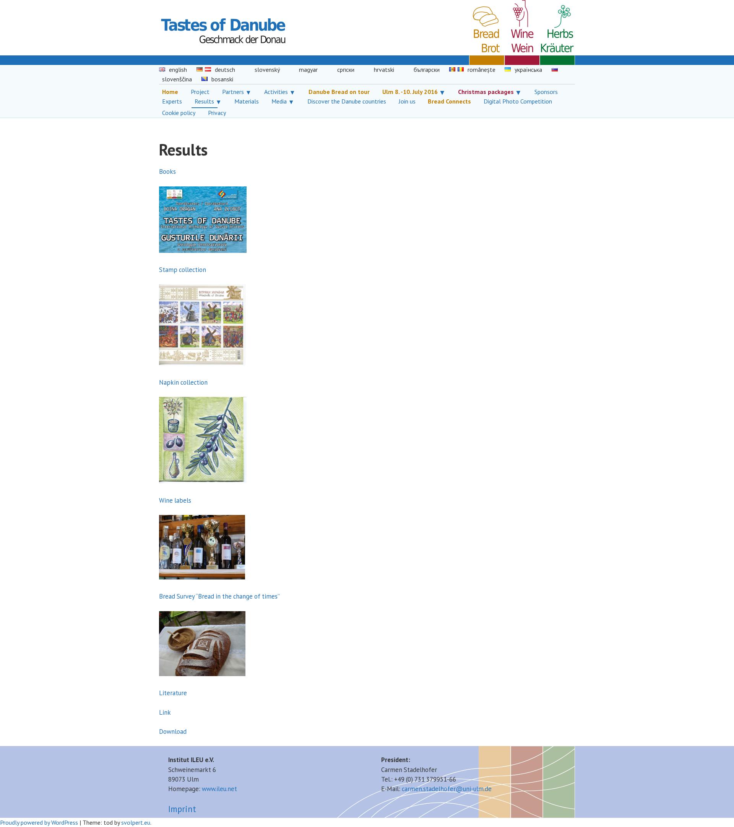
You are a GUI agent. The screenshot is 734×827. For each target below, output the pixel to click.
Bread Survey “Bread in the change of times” (219, 596)
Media (279, 101)
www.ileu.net (219, 789)
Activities (276, 91)
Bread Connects (449, 101)
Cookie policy (178, 113)
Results (204, 101)
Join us (407, 101)
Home (170, 91)
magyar (308, 69)
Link (165, 712)
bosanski (222, 79)
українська (528, 69)
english (178, 69)
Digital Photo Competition (518, 101)
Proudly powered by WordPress (39, 822)
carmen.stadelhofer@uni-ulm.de (447, 789)
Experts (172, 101)
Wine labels (175, 500)
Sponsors (546, 91)
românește (481, 69)
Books (167, 171)
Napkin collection (183, 382)
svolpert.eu (135, 822)
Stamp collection (182, 269)
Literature (173, 693)
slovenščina (177, 79)
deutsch (225, 69)
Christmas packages (486, 91)
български (427, 69)
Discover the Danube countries (346, 101)
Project (200, 91)
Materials (246, 101)
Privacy (217, 113)
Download (173, 731)
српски (345, 69)
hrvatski (384, 69)
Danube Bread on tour (339, 91)
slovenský (267, 69)
